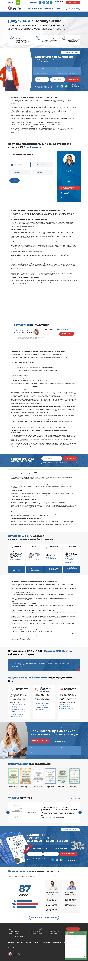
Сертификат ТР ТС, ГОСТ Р (37, 935)
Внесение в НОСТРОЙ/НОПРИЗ (17, 936)
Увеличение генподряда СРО (18, 709)
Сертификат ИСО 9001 (36, 929)
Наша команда (37, 8)
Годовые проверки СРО (17, 716)
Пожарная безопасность (42, 707)
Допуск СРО (11, 942)
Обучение (28, 942)
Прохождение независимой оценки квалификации (51, 559)
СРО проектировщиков (14, 931)
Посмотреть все (75, 798)
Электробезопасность (41, 705)
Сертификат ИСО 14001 (36, 931)
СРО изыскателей (13, 933)
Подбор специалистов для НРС (18, 704)
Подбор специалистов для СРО (16, 935)
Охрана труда (39, 701)
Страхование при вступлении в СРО (18, 712)
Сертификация (46, 942)
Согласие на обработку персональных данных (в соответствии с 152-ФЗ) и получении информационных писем (45, 86)
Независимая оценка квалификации (16, 707)
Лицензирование (57, 942)
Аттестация (37, 942)
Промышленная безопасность (43, 703)
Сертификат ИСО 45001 (36, 933)
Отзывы (58, 8)
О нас (28, 8)
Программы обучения (33, 559)
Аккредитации (48, 8)
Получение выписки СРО (17, 714)
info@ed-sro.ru (34, 2)
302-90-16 (60, 1)
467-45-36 (60, 3)
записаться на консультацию (40, 740)
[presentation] (8, 812)
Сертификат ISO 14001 (66, 706)
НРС (18, 942)
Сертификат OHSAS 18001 (66, 708)
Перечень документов (15, 559)
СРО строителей (13, 929)
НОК (22, 942)
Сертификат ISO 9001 (65, 704)
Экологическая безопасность (43, 709)
